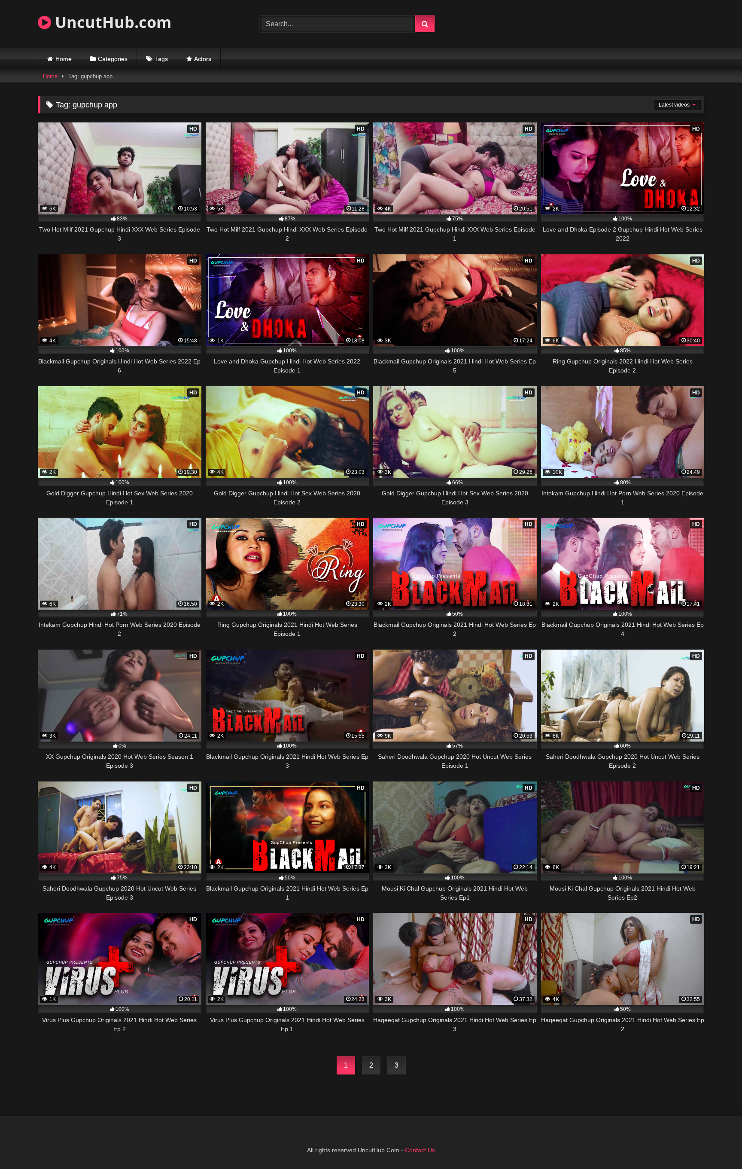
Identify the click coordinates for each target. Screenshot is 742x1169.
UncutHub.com (111, 22)
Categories (113, 58)
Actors (202, 58)
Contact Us (420, 1150)
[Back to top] (715, 1143)
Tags (161, 58)
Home (63, 58)
